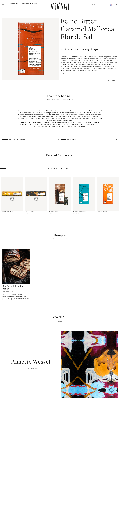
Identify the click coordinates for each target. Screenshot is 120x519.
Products (10, 13)
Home (4, 13)
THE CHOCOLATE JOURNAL (29, 4)
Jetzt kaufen (111, 80)
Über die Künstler (31, 368)
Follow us (95, 4)
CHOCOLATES (14, 4)
